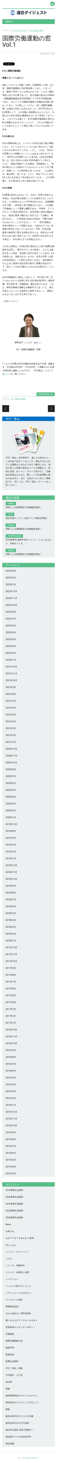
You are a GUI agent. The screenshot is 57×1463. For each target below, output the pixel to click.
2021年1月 (11, 742)
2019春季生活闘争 (14, 1190)
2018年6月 (11, 906)
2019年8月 (11, 831)
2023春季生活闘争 (14, 1217)
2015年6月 (11, 1153)
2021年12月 (11, 666)
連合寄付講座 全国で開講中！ (20, 1430)
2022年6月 (11, 625)
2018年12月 (11, 865)
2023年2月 (11, 577)
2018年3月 (11, 927)
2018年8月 (11, 892)
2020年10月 (11, 762)
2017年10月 (11, 961)
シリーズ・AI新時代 (15, 1265)
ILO (12, 399)
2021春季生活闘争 (14, 1204)
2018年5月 (11, 913)
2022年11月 (11, 598)
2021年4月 (11, 721)
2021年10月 (11, 680)
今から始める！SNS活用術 (18, 1313)
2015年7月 (11, 1146)
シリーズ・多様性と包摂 (17, 1272)
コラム (9, 1258)
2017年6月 (11, 988)
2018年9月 (11, 886)
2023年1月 (11, 584)
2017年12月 (11, 947)
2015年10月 (11, 1125)
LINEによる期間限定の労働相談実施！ (24, 507)
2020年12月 (11, 749)
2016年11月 (11, 1036)
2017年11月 (11, 954)
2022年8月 (11, 612)
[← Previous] (5, 408)
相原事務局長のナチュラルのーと (22, 1395)
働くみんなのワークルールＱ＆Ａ (21, 1320)
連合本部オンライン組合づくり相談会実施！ (27, 518)
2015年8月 (11, 1139)
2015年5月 (11, 1160)
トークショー (12, 1279)
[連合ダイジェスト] (28, 14)
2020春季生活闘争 (14, 1197)
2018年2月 (11, 934)
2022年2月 (11, 653)
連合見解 (10, 1443)
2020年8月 (11, 769)
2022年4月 (11, 639)
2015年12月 (11, 1112)
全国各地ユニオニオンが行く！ (20, 1327)
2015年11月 (11, 1118)
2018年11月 (11, 872)
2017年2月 (11, 1016)
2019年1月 (11, 858)
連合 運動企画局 (36, 30)
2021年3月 (11, 728)
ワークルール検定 (14, 1299)
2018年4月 (11, 920)
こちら (7, 374)
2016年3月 (11, 1091)
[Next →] (51, 408)
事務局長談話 (12, 1306)
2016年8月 (11, 1057)
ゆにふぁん (11, 1245)
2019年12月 (11, 824)
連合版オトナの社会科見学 (18, 1436)
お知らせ (10, 1231)
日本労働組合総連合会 (30, 1458)
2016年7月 (11, 1064)
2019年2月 (11, 851)
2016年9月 (11, 1050)
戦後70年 (10, 1347)
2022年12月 (11, 591)
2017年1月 (11, 1023)
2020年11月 (11, 755)
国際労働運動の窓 (45, 394)
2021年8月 (11, 694)
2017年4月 (11, 1002)
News (8, 1224)
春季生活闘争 (12, 1361)
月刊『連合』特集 (14, 1368)
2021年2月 (11, 735)
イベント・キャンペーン (17, 1252)
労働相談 (10, 1334)
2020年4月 (11, 797)
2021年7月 (11, 701)
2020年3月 (11, 803)
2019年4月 (11, 838)
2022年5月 (11, 632)
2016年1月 (11, 1105)
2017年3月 (11, 1009)
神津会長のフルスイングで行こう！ (23, 1402)
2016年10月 (11, 1043)
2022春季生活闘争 (14, 1210)
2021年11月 (11, 673)
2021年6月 (11, 708)
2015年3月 (11, 1173)
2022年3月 (11, 646)
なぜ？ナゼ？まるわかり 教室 (20, 1238)
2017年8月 (11, 975)
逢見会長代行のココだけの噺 (19, 1416)
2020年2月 (11, 810)
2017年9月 (11, 968)
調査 (8, 1409)
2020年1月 (11, 817)
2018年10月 (11, 879)
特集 (8, 1389)
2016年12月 (11, 1029)
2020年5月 (11, 790)
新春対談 (10, 1354)
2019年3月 (11, 845)
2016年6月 (11, 1071)
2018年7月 (11, 899)
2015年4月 (11, 1166)
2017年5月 (11, 995)
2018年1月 (11, 940)
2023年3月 (11, 571)
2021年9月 (11, 687)
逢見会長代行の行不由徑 (17, 1423)
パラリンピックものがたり (18, 1293)
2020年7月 (11, 776)
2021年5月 (11, 714)
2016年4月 (11, 1084)
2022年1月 (11, 660)
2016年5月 (11, 1077)
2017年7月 (11, 982)
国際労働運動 (20, 399)
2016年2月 (11, 1098)
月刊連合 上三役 (14, 1375)
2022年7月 (11, 618)
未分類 (9, 1382)
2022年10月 (11, 605)
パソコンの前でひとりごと (18, 1286)
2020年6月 (11, 783)
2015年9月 (11, 1132)
